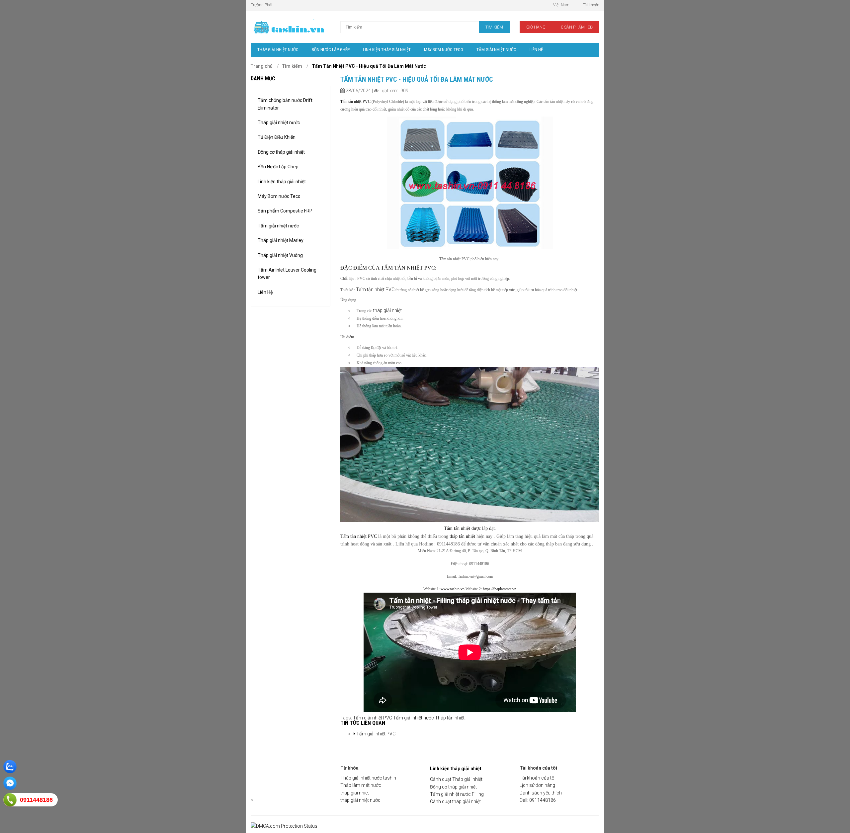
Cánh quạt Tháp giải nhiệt (456, 779)
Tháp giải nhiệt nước (279, 122)
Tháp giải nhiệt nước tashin (368, 778)
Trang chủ (262, 66)
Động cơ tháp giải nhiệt (281, 152)
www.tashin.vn (453, 589)
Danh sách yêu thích (541, 792)
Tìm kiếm (292, 66)
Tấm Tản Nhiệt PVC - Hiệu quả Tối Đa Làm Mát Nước (369, 66)
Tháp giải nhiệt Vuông (280, 255)
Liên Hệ (265, 292)
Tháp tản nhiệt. (450, 717)
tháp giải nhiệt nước (360, 800)
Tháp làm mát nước (360, 785)
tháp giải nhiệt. (387, 310)
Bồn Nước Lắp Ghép (278, 166)
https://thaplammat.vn (499, 589)
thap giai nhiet (354, 792)
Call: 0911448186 (538, 800)
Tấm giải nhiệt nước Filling (457, 794)
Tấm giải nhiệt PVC (372, 717)
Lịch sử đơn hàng (537, 785)
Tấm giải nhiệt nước (278, 225)
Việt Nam (561, 5)
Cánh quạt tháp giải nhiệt (455, 801)
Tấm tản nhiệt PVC (375, 289)
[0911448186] (10, 799)
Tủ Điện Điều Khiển (277, 137)
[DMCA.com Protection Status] (284, 826)
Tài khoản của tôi (537, 778)
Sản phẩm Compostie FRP (285, 210)
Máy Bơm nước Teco (279, 196)
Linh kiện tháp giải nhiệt (282, 181)
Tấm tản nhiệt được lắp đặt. (470, 528)
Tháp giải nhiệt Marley (280, 240)
